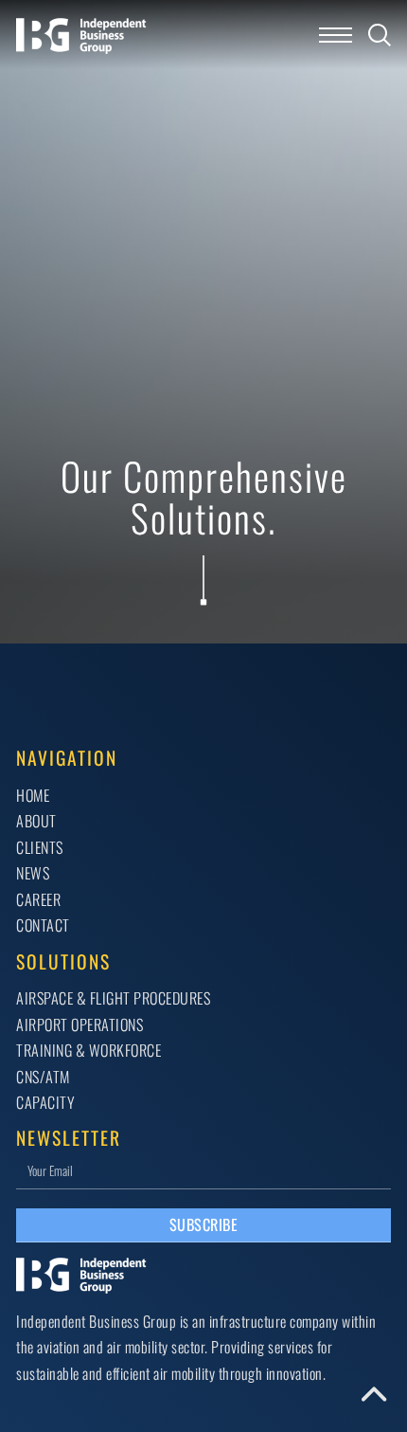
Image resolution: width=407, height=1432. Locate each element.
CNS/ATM (43, 1076)
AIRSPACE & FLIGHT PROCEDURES (113, 998)
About (36, 820)
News (32, 872)
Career (38, 899)
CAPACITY (45, 1102)
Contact (43, 925)
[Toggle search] (379, 35)
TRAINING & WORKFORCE (88, 1050)
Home (32, 795)
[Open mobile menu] (335, 35)
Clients (39, 847)
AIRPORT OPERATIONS (79, 1024)
